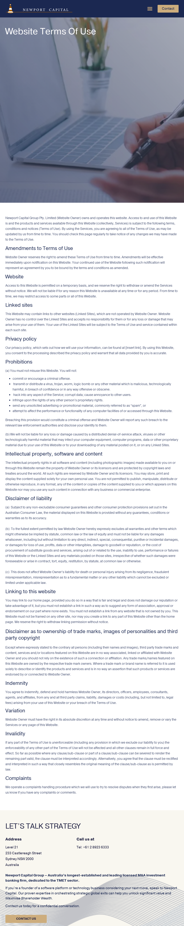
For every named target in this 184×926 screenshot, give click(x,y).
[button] (150, 9)
